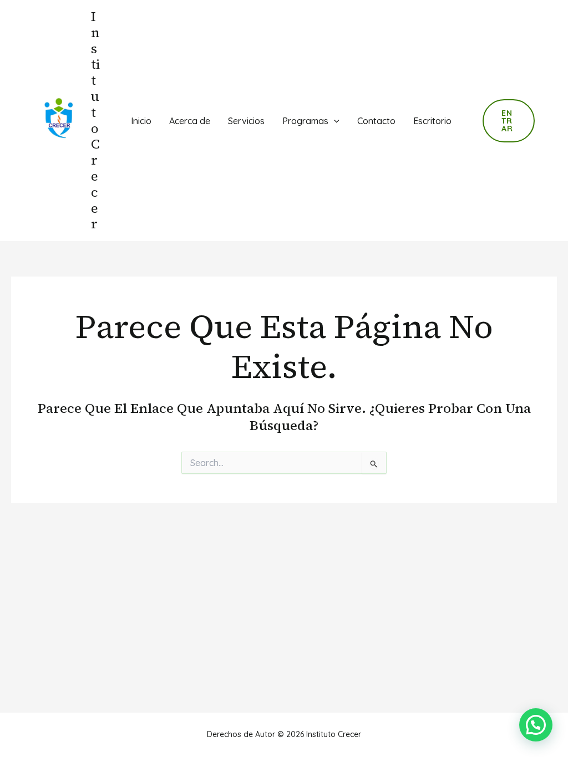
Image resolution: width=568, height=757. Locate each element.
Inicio (141, 120)
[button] (535, 724)
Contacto (376, 120)
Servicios (246, 120)
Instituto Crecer (95, 120)
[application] (333, 121)
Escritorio (432, 120)
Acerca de (189, 120)
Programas (305, 120)
